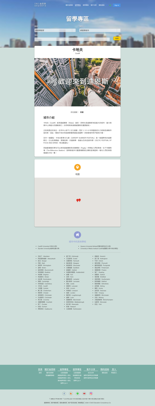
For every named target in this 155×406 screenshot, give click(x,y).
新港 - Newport (71, 307)
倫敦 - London (70, 293)
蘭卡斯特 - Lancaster (72, 281)
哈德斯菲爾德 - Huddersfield (75, 272)
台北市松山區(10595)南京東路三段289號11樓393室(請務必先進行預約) (84, 399)
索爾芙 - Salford (100, 275)
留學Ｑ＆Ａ (64, 383)
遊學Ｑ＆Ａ (77, 380)
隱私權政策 (63, 403)
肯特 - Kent (69, 277)
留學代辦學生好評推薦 (91, 375)
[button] (79, 200)
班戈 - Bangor (42, 261)
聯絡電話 (81, 403)
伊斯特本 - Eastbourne (45, 309)
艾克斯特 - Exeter (71, 259)
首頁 (40, 373)
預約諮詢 (101, 5)
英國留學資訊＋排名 (64, 378)
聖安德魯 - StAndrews (102, 284)
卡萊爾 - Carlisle (43, 288)
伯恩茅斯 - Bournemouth (45, 270)
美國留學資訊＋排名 (64, 375)
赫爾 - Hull (69, 275)
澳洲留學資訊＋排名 (64, 380)
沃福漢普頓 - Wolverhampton (104, 300)
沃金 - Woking (99, 297)
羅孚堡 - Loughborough (73, 295)
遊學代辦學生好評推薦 (91, 378)
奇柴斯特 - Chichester (45, 295)
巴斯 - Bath (41, 263)
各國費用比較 (77, 375)
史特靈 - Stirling (100, 286)
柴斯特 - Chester (43, 293)
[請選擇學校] (72, 42)
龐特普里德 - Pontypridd (102, 265)
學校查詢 (77, 378)
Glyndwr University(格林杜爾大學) (48, 248)
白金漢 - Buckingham (44, 279)
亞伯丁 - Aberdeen (44, 256)
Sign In (117, 5)
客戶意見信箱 (72, 403)
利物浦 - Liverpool (72, 291)
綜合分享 (91, 373)
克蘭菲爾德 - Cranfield (45, 302)
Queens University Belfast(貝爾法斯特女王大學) (95, 246)
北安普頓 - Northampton (73, 309)
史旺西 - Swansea (100, 291)
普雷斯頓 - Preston (100, 270)
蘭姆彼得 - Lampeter (72, 279)
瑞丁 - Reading (99, 272)
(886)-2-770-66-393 (56, 399)
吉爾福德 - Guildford (72, 268)
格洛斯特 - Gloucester (73, 265)
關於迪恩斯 (69, 5)
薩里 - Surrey (99, 288)
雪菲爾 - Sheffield (100, 277)
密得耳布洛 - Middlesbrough (75, 302)
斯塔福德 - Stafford (101, 281)
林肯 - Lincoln (70, 288)
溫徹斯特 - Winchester (102, 295)
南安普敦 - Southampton (102, 279)
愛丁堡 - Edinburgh (72, 256)
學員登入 (114, 373)
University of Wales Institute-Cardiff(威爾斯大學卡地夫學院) (99, 248)
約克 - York (98, 304)
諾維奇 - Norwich (100, 256)
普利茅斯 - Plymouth (101, 263)
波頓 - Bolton (42, 268)
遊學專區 (86, 5)
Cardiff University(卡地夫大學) (47, 246)
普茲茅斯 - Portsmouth (102, 268)
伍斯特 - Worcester (101, 302)
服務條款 (47, 403)
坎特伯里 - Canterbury (45, 284)
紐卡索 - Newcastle (72, 304)
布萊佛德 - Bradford (44, 272)
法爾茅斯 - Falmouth (72, 261)
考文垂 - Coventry (43, 300)
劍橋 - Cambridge (43, 281)
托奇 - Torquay (99, 293)
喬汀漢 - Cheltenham (44, 291)
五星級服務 (64, 373)
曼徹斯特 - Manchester (73, 300)
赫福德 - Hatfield (71, 270)
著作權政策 (54, 403)
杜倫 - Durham (42, 307)
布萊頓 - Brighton (43, 275)
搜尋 (117, 38)
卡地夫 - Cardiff (43, 286)
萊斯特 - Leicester (72, 286)
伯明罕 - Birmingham (44, 265)
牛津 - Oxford (99, 261)
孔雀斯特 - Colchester (45, 297)
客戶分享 (94, 5)
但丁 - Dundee (42, 304)
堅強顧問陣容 (50, 375)
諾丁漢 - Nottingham (101, 259)
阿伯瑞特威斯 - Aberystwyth (46, 259)
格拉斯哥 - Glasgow (72, 263)
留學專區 (78, 5)
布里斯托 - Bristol (43, 277)
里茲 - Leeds (70, 284)
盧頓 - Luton (70, 297)
